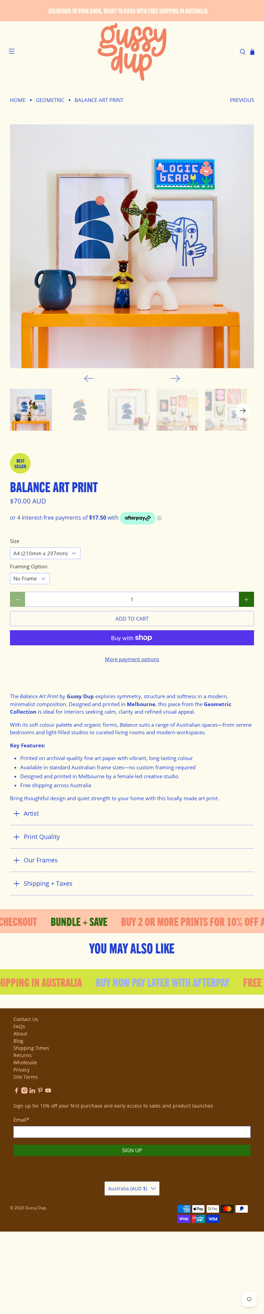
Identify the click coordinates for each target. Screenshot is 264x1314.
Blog (18, 1041)
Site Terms (25, 1077)
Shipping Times (31, 1048)
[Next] (175, 378)
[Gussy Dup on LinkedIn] (32, 1091)
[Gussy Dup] (132, 52)
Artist (31, 813)
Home (17, 100)
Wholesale (25, 1062)
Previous (242, 100)
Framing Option (28, 566)
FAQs (19, 1026)
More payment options (132, 659)
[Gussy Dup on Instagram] (24, 1091)
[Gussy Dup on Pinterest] (40, 1091)
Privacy (21, 1069)
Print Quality (42, 836)
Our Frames (41, 860)
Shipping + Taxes (48, 883)
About (20, 1033)
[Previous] (88, 378)
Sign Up (132, 1150)
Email (21, 1119)
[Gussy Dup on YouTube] (48, 1091)
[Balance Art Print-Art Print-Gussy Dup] (132, 246)
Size (14, 540)
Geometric (50, 100)
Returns (22, 1055)
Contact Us (25, 1019)
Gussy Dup (35, 1207)
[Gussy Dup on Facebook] (16, 1091)
